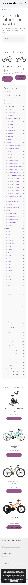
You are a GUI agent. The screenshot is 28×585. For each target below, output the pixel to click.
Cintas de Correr (12, 222)
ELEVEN (10, 264)
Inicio (5, 9)
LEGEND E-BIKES (12, 288)
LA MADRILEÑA (9, 3)
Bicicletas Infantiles (13, 172)
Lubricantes (11, 136)
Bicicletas (8, 142)
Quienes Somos (8, 553)
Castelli (10, 249)
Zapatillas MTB (14, 375)
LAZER (9, 285)
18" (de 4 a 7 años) (14, 184)
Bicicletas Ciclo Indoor (14, 216)
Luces (9, 139)
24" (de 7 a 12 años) (15, 190)
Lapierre (10, 282)
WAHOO (12, 127)
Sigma (9, 318)
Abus (9, 231)
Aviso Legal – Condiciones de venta (13, 540)
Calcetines (12, 348)
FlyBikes (10, 270)
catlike (9, 252)
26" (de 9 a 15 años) (15, 193)
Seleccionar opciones (7, 79)
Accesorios (8, 103)
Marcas (7, 228)
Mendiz (10, 294)
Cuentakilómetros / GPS (14, 118)
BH (8, 237)
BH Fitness (11, 240)
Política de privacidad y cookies (12, 547)
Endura (10, 267)
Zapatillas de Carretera (16, 372)
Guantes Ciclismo (14, 363)
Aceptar (14, 581)
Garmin (10, 273)
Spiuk (9, 321)
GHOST (10, 279)
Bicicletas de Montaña (14, 148)
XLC (9, 333)
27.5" (11, 154)
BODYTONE (11, 243)
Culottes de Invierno (17, 360)
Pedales (12, 115)
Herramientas (11, 130)
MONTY (10, 297)
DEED (9, 261)
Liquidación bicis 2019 (13, 201)
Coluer (9, 255)
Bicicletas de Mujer (13, 160)
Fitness (8, 210)
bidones (10, 109)
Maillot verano (14, 366)
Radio (9, 303)
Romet (10, 309)
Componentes (11, 112)
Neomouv (10, 300)
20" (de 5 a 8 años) (14, 187)
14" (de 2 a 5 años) (14, 178)
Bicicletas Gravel (12, 169)
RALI (9, 306)
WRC (9, 330)
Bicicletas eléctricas (13, 163)
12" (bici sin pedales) (15, 175)
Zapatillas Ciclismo (13, 369)
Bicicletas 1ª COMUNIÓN (12, 207)
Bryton (12, 121)
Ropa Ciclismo (11, 345)
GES (9, 276)
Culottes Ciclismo (14, 354)
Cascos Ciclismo (12, 342)
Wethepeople (11, 327)
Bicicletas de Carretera (14, 145)
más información (19, 579)
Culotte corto (15, 357)
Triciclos (10, 204)
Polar (11, 124)
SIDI (9, 315)
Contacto (6, 556)
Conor (9, 258)
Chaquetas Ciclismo (15, 351)
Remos (10, 225)
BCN (9, 234)
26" (11, 151)
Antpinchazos (11, 106)
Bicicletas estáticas (13, 219)
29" (11, 157)
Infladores (10, 133)
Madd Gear (10, 291)
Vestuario (8, 339)
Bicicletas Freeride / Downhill (15, 166)
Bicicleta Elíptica (12, 213)
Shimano (10, 312)
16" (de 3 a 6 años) (14, 181)
